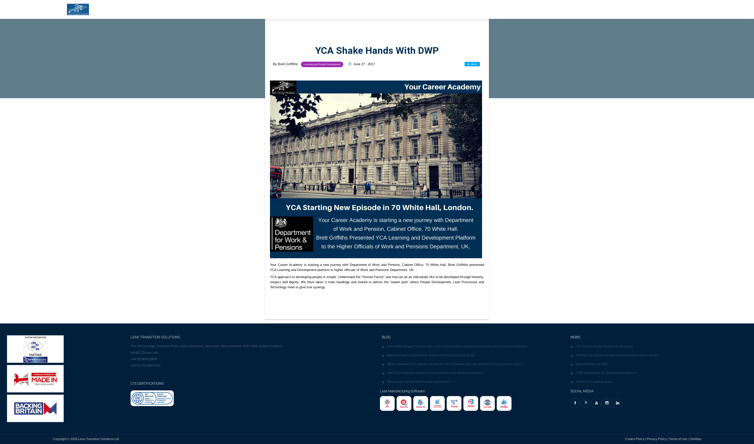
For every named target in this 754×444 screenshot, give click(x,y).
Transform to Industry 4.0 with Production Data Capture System (617, 355)
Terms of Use (678, 439)
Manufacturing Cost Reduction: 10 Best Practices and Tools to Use (431, 355)
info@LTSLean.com (144, 352)
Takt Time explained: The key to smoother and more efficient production (435, 373)
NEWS (575, 337)
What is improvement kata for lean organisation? (419, 382)
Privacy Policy (657, 439)
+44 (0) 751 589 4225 (145, 365)
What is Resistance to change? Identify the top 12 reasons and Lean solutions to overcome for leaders (455, 364)
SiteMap (695, 439)
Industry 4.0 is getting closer (594, 382)
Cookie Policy (634, 439)
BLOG (386, 337)
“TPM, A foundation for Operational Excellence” (606, 373)
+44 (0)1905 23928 (144, 359)
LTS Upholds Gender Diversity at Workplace (604, 346)
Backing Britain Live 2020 (592, 364)
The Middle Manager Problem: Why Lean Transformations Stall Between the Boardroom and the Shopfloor (457, 346)
